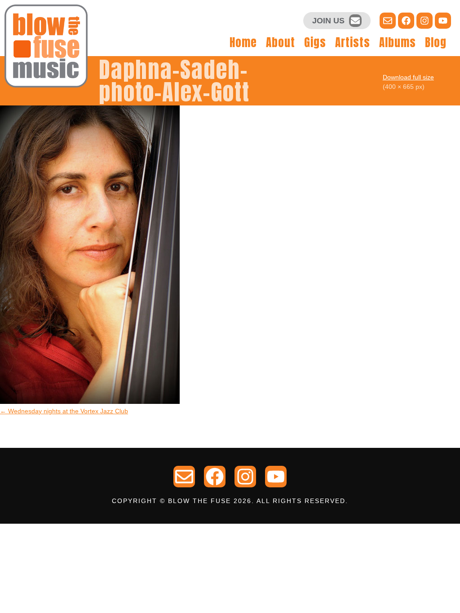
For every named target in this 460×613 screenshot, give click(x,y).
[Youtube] (443, 21)
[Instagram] (424, 21)
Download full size (408, 77)
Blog (436, 42)
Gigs (315, 42)
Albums (397, 42)
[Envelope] (355, 20)
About (280, 42)
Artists (352, 42)
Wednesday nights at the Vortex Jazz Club (64, 411)
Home (243, 42)
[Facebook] (406, 21)
